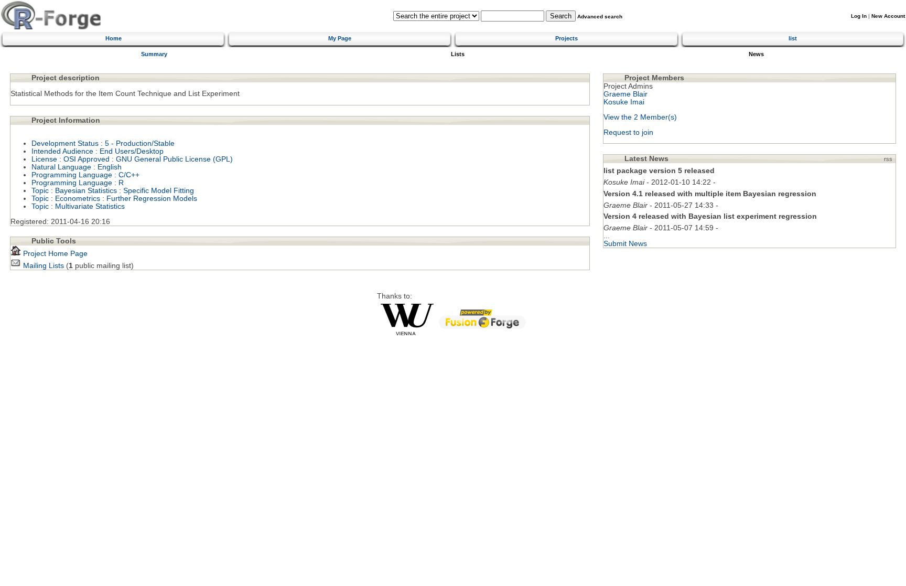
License (44, 159)
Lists (458, 54)
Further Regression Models (151, 199)
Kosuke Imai (623, 102)
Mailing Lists (42, 266)
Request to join (628, 132)
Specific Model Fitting (158, 191)
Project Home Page (54, 254)
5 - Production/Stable (140, 143)
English (110, 167)
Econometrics (77, 199)
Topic (40, 191)
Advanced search (599, 16)
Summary (154, 54)
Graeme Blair (625, 94)
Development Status (65, 143)
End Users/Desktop (132, 151)
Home (113, 38)
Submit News (625, 244)
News (756, 54)
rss (888, 159)
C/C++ (128, 175)
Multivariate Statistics (90, 206)
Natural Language (61, 167)
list (793, 38)
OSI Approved (86, 159)
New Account (888, 16)
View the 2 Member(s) (640, 117)
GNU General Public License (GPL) (174, 159)
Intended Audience (62, 151)
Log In (859, 16)
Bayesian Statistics (86, 191)
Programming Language (71, 175)
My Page (339, 38)
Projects (566, 38)
